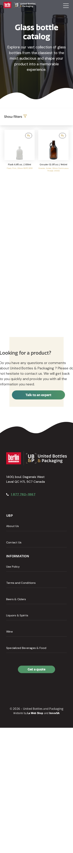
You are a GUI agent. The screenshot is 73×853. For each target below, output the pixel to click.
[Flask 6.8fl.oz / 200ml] (19, 156)
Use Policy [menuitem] (13, 566)
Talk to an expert (38, 395)
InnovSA (54, 713)
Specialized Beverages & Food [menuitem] (26, 648)
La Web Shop (35, 713)
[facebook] (10, 685)
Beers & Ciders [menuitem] (16, 599)
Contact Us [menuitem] (13, 542)
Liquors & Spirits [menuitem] (17, 615)
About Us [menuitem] (12, 526)
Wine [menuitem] (9, 631)
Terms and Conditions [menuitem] (21, 583)
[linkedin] (17, 685)
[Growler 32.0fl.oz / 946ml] (53, 156)
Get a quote (36, 669)
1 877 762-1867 (23, 494)
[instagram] (25, 685)
